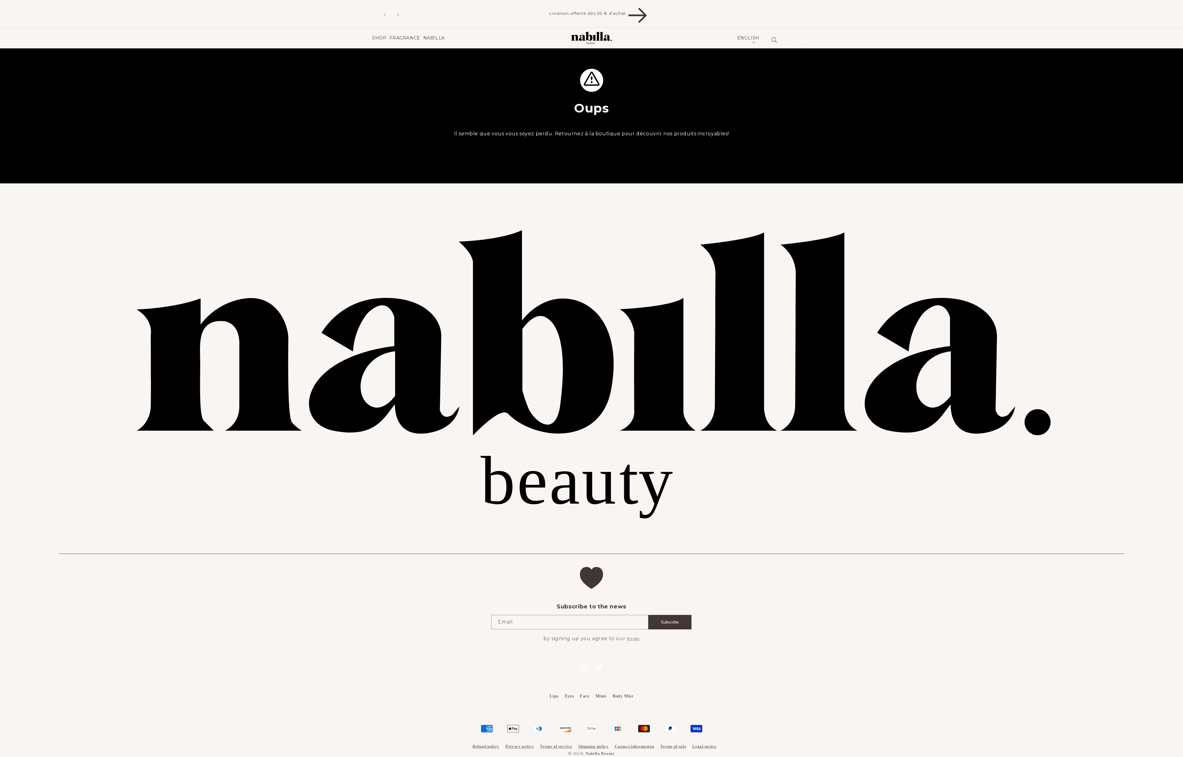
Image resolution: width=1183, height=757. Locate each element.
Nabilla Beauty (600, 753)
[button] (379, 38)
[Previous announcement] (378, 13)
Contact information (634, 746)
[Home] (591, 38)
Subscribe (670, 622)
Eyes (569, 696)
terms (633, 638)
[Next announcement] (391, 13)
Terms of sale (673, 746)
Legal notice (704, 746)
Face (584, 696)
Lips (554, 696)
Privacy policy (520, 746)
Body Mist (622, 696)
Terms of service (556, 746)
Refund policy (486, 746)
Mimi (601, 696)
